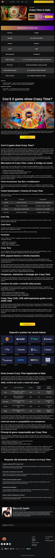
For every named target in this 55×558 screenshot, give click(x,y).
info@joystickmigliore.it (49, 540)
